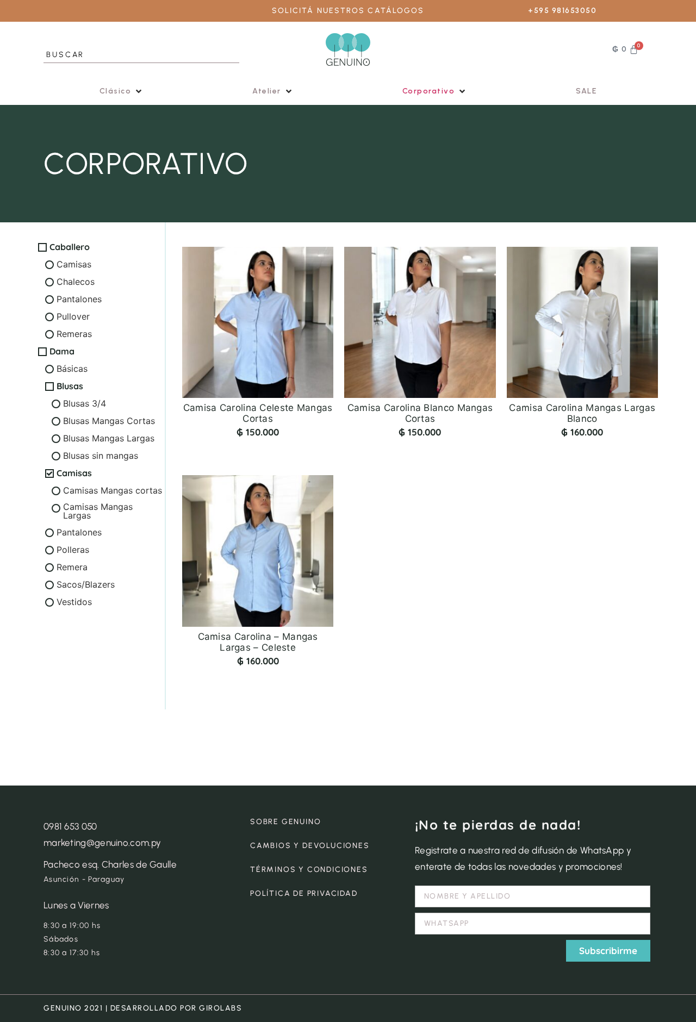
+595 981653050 (562, 10)
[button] (121, 91)
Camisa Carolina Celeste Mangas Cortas (258, 413)
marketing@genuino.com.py (102, 842)
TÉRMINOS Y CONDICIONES (309, 869)
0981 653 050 (70, 826)
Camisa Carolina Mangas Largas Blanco (582, 413)
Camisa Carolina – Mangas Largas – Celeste (258, 642)
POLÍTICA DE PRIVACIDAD (304, 893)
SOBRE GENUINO (285, 821)
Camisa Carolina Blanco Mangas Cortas (420, 413)
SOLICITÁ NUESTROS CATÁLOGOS (348, 10)
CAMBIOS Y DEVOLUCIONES (310, 845)
